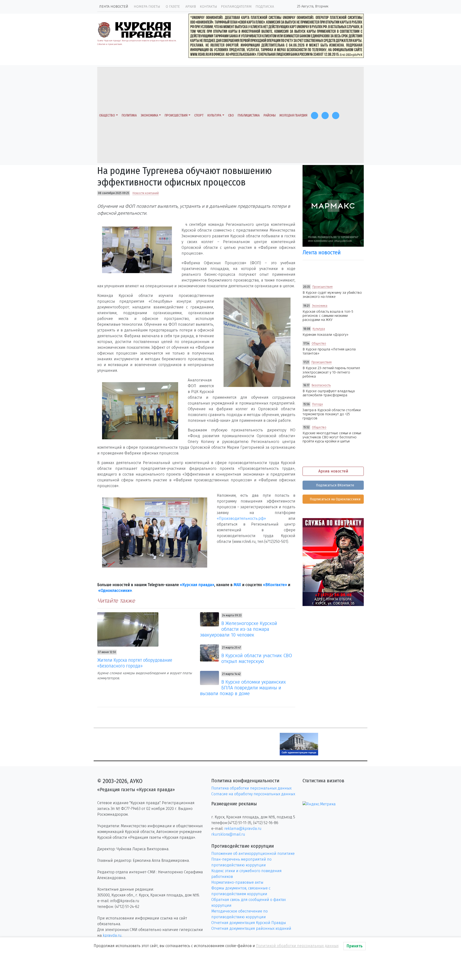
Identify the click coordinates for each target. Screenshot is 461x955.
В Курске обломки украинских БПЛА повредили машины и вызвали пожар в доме (243, 687)
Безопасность (321, 385)
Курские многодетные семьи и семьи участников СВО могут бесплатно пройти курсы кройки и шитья (332, 437)
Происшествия (176, 115)
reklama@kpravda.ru (242, 828)
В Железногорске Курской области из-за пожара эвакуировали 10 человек (238, 629)
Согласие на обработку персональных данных (253, 794)
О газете (173, 7)
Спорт (199, 115)
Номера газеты (147, 7)
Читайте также (116, 600)
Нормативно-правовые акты (237, 882)
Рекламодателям (236, 7)
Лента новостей (113, 7)
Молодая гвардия (293, 115)
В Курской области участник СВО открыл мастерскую (256, 658)
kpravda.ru (112, 935)
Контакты (208, 7)
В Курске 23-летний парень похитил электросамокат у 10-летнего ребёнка (331, 372)
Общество (107, 115)
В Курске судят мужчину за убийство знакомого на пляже (332, 295)
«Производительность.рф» (241, 518)
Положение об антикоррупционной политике (253, 853)
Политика (129, 115)
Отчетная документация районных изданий (251, 928)
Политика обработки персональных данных (251, 788)
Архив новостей (333, 471)
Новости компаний (146, 193)
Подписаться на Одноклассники (334, 499)
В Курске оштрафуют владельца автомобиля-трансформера (329, 393)
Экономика (149, 115)
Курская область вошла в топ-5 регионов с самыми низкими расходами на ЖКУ (328, 316)
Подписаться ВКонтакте (334, 485)
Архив (190, 7)
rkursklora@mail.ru (228, 834)
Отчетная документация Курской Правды (248, 922)
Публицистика (249, 115)
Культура (214, 115)
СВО (231, 115)
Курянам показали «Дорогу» (325, 335)
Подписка (264, 7)
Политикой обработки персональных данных (297, 945)
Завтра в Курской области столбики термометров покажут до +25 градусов (332, 414)
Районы (270, 115)
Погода (317, 404)
